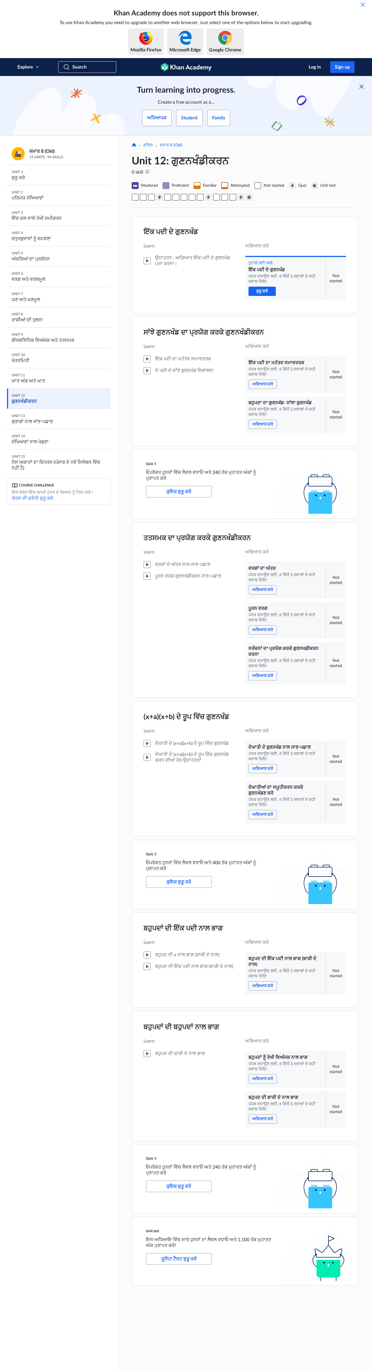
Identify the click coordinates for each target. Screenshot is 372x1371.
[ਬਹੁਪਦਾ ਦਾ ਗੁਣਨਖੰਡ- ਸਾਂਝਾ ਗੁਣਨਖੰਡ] (151, 197)
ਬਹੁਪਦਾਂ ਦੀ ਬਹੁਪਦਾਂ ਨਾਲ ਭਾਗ (181, 1027)
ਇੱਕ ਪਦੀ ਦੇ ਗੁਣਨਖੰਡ (171, 232)
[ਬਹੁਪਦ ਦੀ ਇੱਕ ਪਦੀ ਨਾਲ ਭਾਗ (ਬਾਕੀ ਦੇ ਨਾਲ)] (216, 197)
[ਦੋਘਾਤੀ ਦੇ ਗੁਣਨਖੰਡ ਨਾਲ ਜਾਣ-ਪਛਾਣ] (192, 197)
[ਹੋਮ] (134, 145)
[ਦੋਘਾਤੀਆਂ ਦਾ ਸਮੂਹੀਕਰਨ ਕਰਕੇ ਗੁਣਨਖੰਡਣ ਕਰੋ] (200, 197)
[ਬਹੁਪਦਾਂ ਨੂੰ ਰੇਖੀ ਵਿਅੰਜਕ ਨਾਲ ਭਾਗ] (224, 197)
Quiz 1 (151, 464)
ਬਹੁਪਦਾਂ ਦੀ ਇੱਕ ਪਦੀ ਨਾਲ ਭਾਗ (183, 928)
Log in (315, 67)
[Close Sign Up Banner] (361, 86)
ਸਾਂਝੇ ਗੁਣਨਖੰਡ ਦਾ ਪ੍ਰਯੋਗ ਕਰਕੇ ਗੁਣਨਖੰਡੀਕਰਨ (204, 332)
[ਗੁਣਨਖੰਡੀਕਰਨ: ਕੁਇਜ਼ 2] (208, 197)
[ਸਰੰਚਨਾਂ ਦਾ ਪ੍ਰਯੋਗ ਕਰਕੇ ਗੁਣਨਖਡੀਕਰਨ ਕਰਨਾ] (183, 197)
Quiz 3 (151, 1158)
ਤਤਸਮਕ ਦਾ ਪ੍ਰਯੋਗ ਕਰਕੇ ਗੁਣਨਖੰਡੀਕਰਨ (197, 538)
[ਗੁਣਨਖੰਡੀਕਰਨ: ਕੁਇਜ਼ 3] (240, 197)
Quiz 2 (151, 854)
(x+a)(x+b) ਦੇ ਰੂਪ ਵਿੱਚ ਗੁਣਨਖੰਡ (186, 717)
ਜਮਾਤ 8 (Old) (171, 145)
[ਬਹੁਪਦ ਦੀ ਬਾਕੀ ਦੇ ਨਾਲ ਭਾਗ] (232, 197)
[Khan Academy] (186, 67)
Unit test (152, 1231)
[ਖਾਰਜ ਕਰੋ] (362, 4)
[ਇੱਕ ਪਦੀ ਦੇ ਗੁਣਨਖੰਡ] (135, 197)
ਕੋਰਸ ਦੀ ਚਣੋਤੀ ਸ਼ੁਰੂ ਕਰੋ (32, 498)
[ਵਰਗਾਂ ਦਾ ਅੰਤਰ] (167, 197)
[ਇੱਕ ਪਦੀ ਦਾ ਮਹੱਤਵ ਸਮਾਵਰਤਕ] (143, 197)
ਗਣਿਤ (148, 145)
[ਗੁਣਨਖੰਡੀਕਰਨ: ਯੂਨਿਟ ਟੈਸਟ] (249, 197)
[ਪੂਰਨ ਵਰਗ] (175, 197)
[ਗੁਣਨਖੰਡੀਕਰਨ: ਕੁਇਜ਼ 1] (159, 197)
